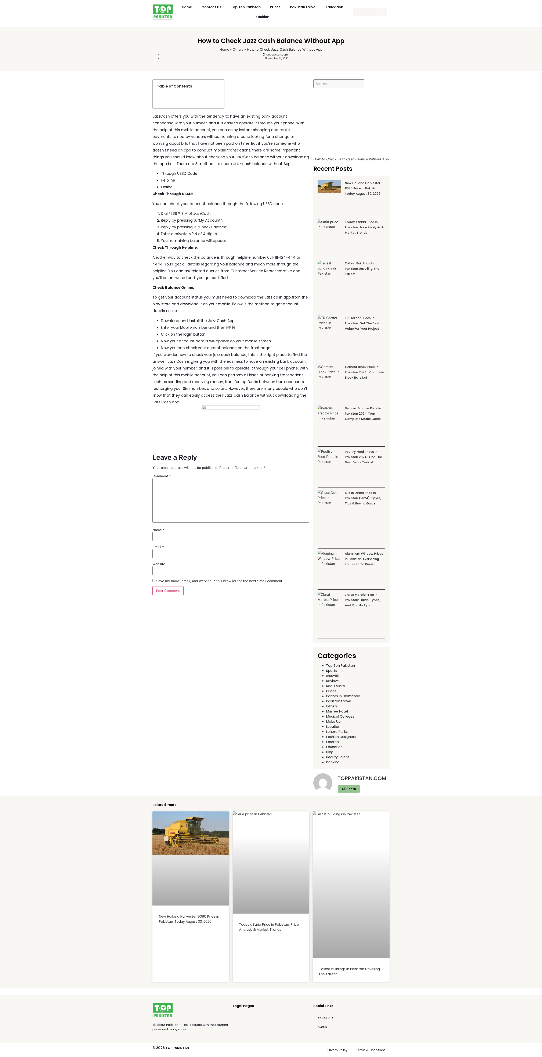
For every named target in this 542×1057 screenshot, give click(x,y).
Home (187, 7)
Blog (329, 752)
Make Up (333, 721)
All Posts (349, 789)
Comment (161, 476)
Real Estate (335, 685)
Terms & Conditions (370, 1050)
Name (158, 530)
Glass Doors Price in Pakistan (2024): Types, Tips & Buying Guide (363, 498)
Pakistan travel (303, 7)
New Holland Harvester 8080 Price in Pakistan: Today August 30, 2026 (362, 188)
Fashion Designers (341, 736)
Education (334, 7)
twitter (322, 1027)
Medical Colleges (340, 716)
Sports (331, 670)
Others (238, 49)
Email (158, 547)
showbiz (332, 675)
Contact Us (211, 7)
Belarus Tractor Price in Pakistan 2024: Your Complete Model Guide (363, 413)
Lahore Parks (337, 731)
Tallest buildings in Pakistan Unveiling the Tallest (362, 268)
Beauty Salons (337, 757)
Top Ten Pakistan (246, 7)
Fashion (262, 16)
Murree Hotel (337, 711)
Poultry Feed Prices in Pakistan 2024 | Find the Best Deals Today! (363, 457)
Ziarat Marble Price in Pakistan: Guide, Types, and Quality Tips (362, 600)
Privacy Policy (337, 1050)
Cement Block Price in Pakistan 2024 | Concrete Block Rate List (364, 372)
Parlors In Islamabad (343, 696)
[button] (218, 86)
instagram (325, 1017)
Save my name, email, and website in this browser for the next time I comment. (219, 581)
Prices (275, 7)
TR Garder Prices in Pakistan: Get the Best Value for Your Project (362, 323)
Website (158, 564)
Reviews (332, 680)
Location (333, 726)
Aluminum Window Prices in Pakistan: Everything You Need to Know (364, 558)
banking (332, 762)
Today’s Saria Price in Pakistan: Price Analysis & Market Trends (364, 227)
